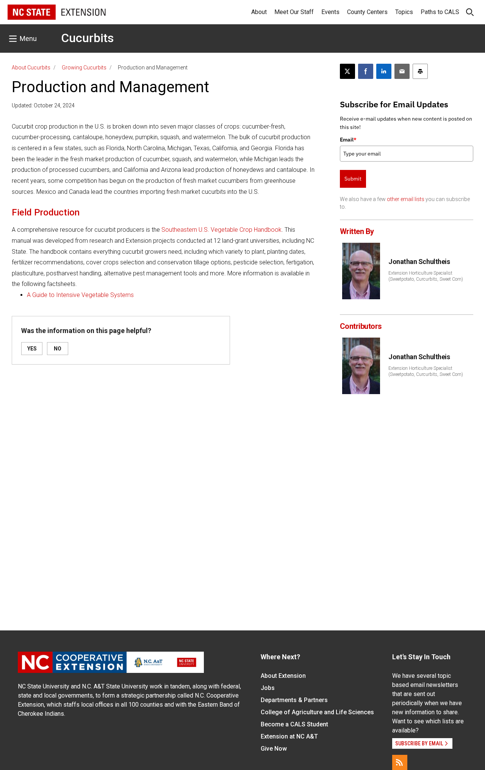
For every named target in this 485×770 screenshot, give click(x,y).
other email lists (405, 199)
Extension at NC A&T (289, 736)
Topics (404, 12)
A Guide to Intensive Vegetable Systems (80, 295)
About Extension (283, 675)
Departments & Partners (294, 700)
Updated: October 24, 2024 (43, 105)
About (259, 12)
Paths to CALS (440, 12)
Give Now (274, 748)
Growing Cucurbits (84, 67)
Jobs (268, 687)
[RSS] (399, 762)
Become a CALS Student (294, 724)
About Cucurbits (31, 67)
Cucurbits (87, 38)
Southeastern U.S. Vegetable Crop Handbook (221, 229)
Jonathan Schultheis (419, 262)
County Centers (367, 12)
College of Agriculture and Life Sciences (317, 712)
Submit (352, 178)
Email (348, 139)
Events (330, 12)
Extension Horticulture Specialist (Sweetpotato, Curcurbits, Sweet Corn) (425, 276)
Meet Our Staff (294, 12)
